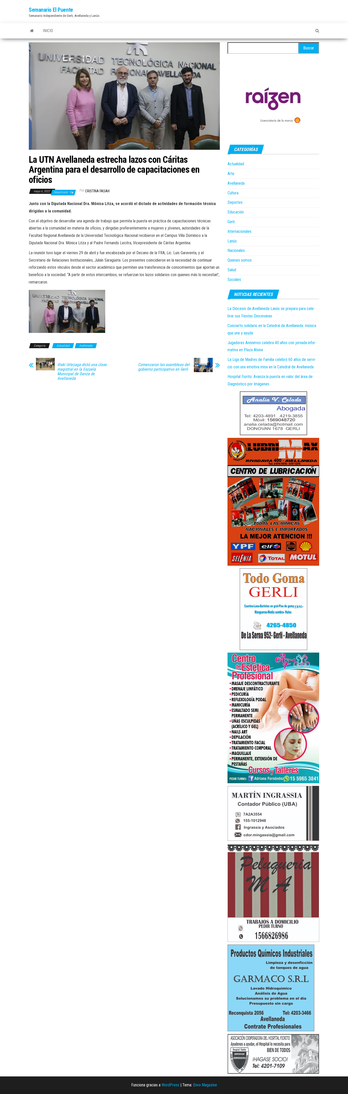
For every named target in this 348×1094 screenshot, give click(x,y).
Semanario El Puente (51, 10)
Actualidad (63, 345)
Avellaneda (85, 345)
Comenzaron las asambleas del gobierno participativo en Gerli (164, 367)
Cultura (232, 193)
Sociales (234, 279)
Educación (235, 212)
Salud (231, 269)
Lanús (232, 241)
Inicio (48, 30)
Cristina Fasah (97, 191)
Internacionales (239, 231)
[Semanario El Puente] (32, 30)
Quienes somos (239, 260)
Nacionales (236, 250)
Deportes (235, 202)
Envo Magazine (205, 1085)
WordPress (170, 1085)
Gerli (231, 221)
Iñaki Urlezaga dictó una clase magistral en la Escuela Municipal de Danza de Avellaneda (82, 371)
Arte (230, 173)
